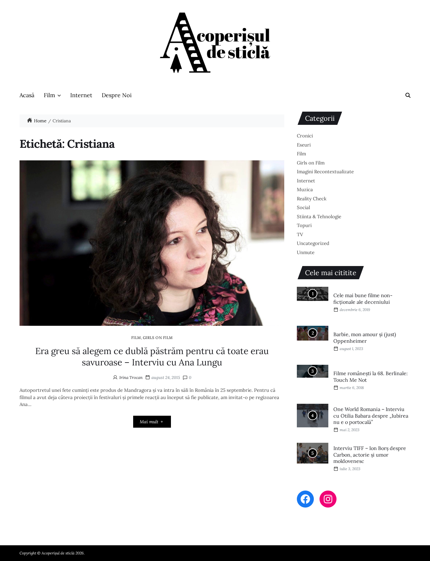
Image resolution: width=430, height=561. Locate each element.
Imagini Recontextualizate (325, 172)
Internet (81, 95)
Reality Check (311, 199)
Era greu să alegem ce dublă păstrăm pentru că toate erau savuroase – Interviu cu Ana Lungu (152, 356)
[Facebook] (305, 499)
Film (49, 95)
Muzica (305, 189)
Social (303, 207)
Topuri (304, 225)
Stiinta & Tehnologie (319, 216)
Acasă (27, 95)
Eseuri (304, 145)
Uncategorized (313, 243)
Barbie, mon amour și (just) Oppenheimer (364, 337)
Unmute (305, 252)
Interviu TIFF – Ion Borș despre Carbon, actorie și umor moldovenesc (369, 454)
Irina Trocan (131, 377)
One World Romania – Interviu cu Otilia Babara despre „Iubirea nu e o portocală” (370, 415)
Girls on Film (158, 337)
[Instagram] (328, 499)
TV (300, 234)
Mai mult (149, 422)
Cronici (305, 136)
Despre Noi (117, 95)
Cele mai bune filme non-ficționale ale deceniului (363, 298)
